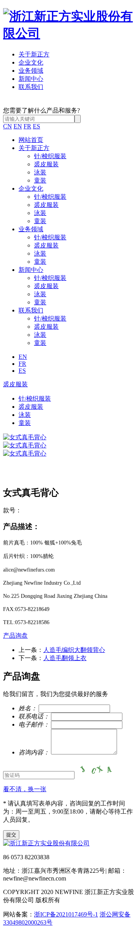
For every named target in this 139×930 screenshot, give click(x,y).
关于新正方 (34, 54)
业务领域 (31, 70)
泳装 (40, 172)
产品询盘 (15, 635)
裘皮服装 (46, 164)
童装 (40, 180)
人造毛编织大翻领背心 (74, 650)
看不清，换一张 (24, 789)
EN (18, 126)
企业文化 (31, 62)
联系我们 (31, 87)
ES (36, 126)
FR (27, 126)
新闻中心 (31, 78)
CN (7, 126)
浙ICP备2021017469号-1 (66, 914)
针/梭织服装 (50, 156)
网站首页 (31, 140)
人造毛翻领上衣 (64, 658)
